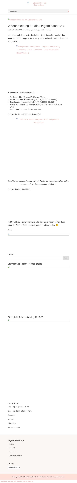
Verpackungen (36, 30)
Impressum (12, 452)
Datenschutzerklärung (15, 455)
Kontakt (11, 444)
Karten (10, 419)
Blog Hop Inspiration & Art (18, 407)
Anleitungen (27, 30)
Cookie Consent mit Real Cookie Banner (17, 481)
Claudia (12, 30)
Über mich (12, 448)
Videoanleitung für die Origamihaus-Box (36, 26)
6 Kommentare (46, 30)
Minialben (12, 423)
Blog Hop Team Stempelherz (20, 411)
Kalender (11, 415)
